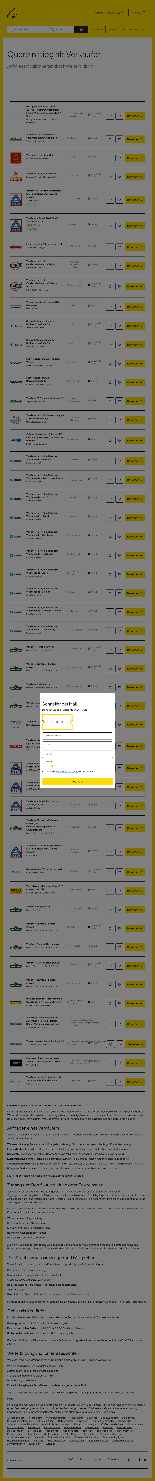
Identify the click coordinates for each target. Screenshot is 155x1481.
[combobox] (77, 736)
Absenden (77, 781)
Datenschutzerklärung (67, 771)
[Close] (111, 698)
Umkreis (48, 762)
